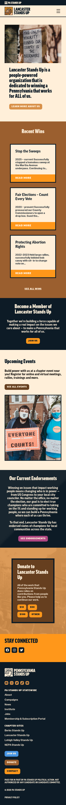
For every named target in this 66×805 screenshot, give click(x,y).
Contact (12, 771)
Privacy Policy (12, 798)
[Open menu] (58, 11)
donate (12, 762)
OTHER (36, 614)
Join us (11, 754)
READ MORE (29, 179)
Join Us (33, 341)
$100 (22, 614)
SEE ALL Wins (33, 289)
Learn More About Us (26, 106)
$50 (32, 607)
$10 (22, 607)
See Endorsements (33, 539)
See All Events (17, 387)
